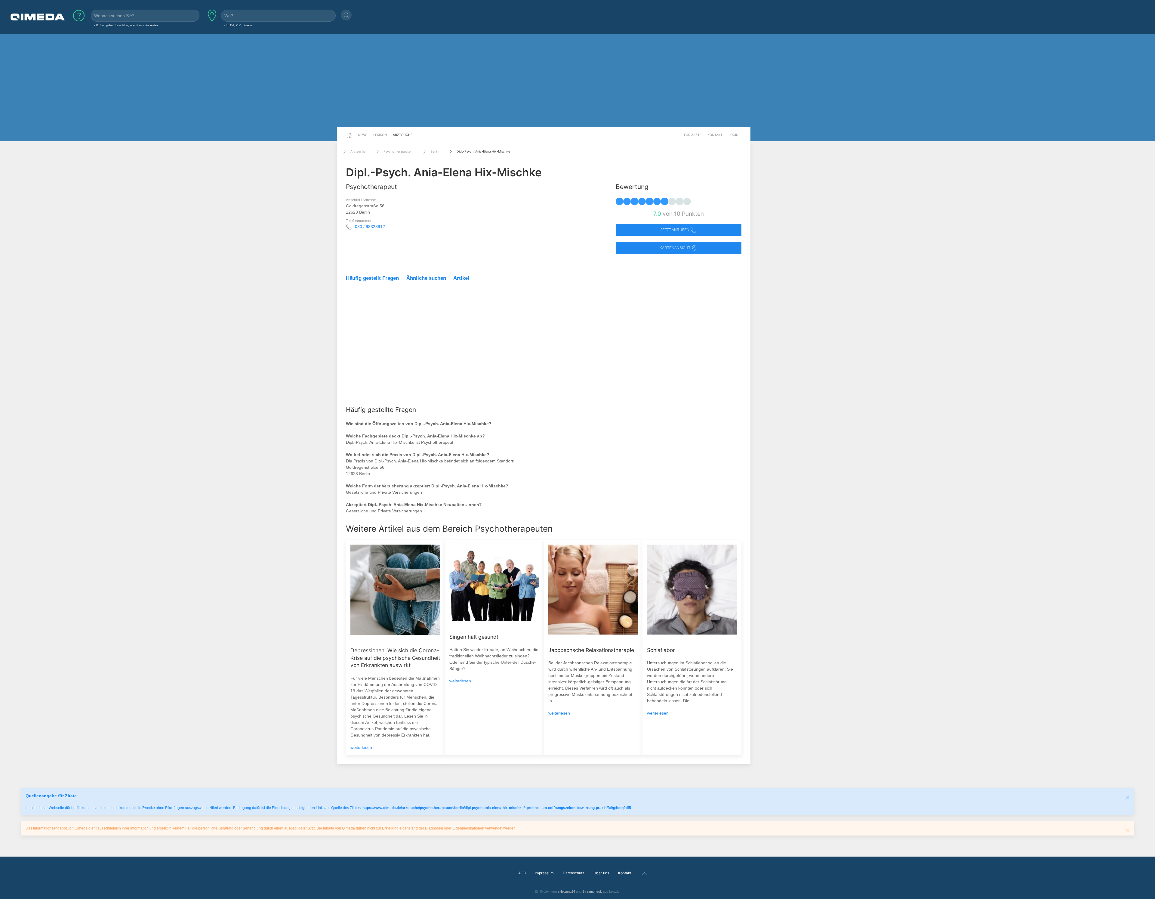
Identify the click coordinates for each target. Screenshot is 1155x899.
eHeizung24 (566, 891)
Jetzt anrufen (675, 230)
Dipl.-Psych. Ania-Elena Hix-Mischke (483, 151)
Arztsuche (402, 135)
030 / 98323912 (370, 226)
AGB (522, 873)
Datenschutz (573, 873)
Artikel (461, 278)
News (362, 135)
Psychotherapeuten (397, 151)
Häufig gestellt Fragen (372, 278)
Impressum (544, 873)
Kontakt (714, 135)
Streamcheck (592, 891)
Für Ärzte (692, 135)
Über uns (601, 873)
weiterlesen (361, 747)
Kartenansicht (675, 248)
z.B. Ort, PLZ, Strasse (238, 25)
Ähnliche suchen (426, 278)
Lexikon (380, 135)
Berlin (434, 151)
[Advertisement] (577, 81)
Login (733, 135)
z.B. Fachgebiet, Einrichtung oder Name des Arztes (126, 25)
